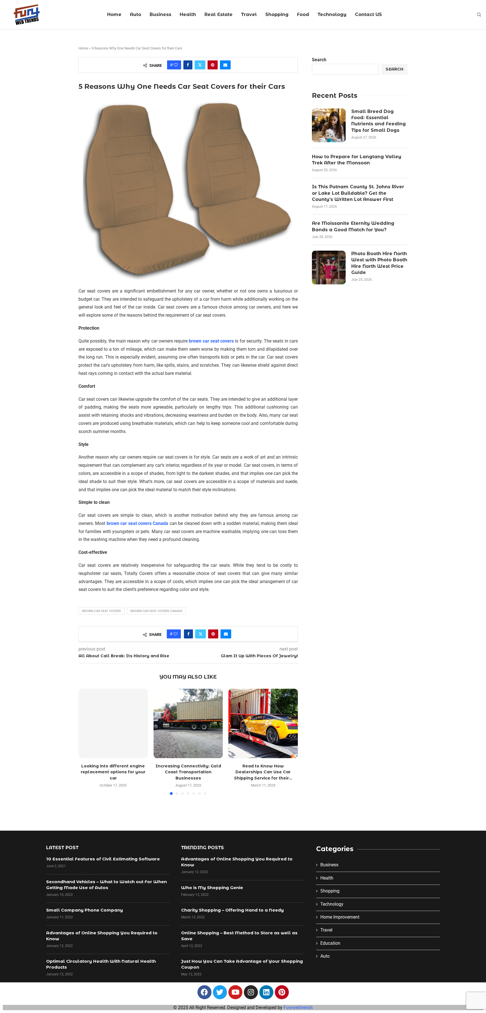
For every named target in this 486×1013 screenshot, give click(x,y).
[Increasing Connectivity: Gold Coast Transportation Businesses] (188, 723)
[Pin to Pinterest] (213, 64)
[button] (86, 741)
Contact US (368, 14)
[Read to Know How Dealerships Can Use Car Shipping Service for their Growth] (263, 723)
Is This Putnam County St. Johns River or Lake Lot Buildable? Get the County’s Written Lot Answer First (358, 193)
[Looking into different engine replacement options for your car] (113, 723)
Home (114, 14)
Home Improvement (339, 917)
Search (319, 59)
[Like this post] (176, 64)
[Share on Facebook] (187, 64)
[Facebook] (204, 992)
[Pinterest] (282, 992)
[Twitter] (220, 992)
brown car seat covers (211, 341)
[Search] (479, 15)
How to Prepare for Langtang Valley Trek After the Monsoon (356, 160)
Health (188, 14)
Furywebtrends (298, 1007)
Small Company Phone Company (84, 910)
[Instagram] (251, 992)
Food (303, 14)
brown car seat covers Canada (137, 523)
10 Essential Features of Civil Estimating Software (103, 859)
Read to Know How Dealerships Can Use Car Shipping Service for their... (263, 772)
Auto (135, 14)
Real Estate (218, 14)
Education (330, 943)
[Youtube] (235, 992)
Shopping (277, 14)
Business (160, 14)
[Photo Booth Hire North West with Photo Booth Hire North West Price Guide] (329, 267)
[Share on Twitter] (200, 64)
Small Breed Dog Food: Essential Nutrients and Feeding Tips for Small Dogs (378, 121)
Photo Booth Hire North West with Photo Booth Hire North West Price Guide (379, 263)
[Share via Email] (225, 64)
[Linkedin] (266, 992)
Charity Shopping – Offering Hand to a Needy (232, 910)
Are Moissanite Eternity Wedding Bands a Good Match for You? (353, 226)
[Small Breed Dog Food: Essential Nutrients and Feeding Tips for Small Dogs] (329, 125)
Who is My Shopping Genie (212, 887)
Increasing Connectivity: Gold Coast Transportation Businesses (188, 772)
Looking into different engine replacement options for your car (113, 772)
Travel (249, 14)
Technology (332, 14)
